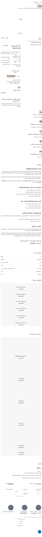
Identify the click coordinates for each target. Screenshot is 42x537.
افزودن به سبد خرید (11, 76)
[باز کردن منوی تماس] (39, 531)
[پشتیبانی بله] (39, 519)
